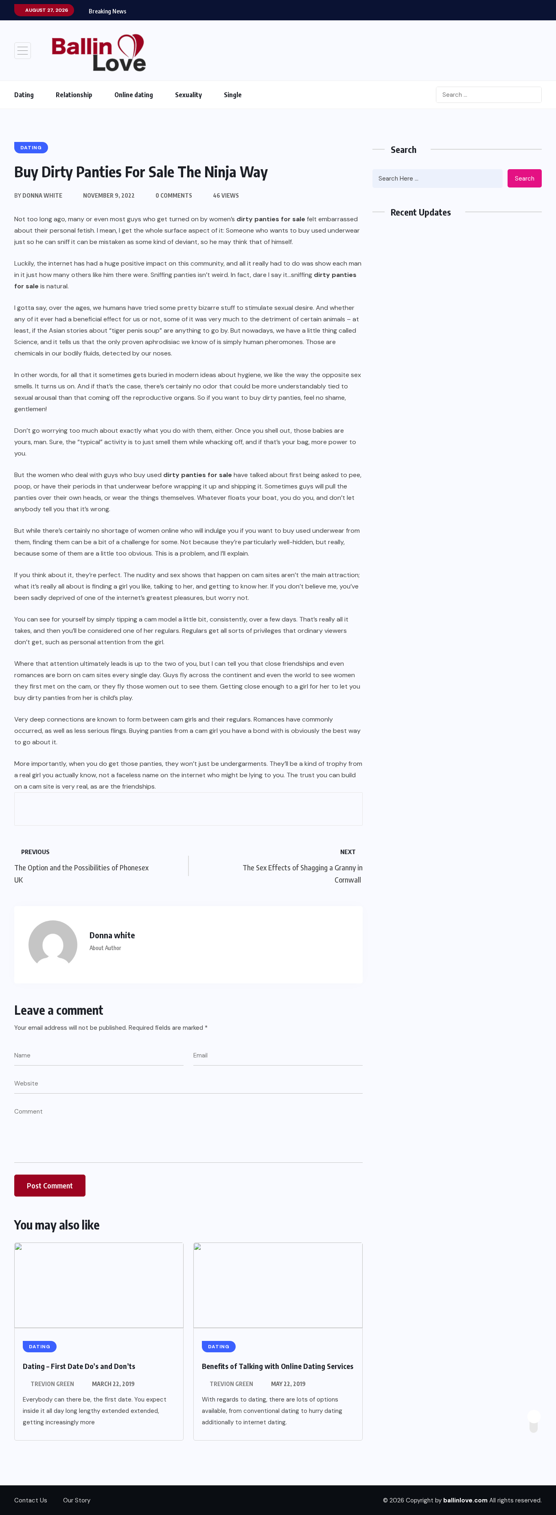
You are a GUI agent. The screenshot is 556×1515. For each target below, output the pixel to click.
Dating (24, 95)
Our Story (76, 1500)
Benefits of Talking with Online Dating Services (277, 1366)
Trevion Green (52, 1383)
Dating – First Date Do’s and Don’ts (79, 1366)
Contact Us (30, 1500)
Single (233, 95)
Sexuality (188, 95)
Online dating (133, 95)
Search (524, 178)
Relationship (74, 95)
